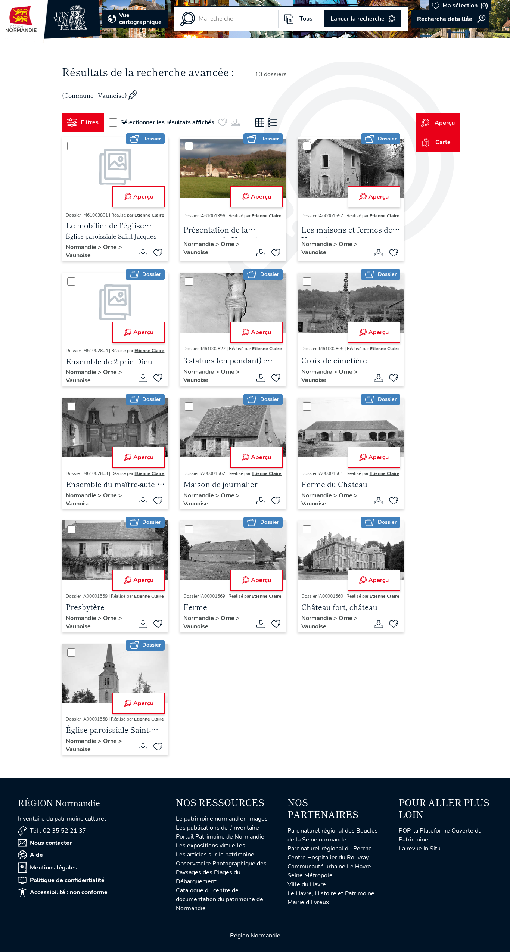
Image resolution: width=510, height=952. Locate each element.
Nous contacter (51, 843)
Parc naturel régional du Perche (329, 848)
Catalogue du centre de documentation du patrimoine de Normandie (219, 899)
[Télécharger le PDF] (143, 253)
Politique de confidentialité (67, 880)
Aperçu (143, 197)
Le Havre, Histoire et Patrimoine (330, 893)
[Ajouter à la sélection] (158, 253)
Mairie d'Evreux (308, 902)
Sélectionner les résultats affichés (167, 122)
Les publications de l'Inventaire (217, 828)
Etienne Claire (149, 215)
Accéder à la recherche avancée (450, 19)
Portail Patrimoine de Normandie (220, 837)
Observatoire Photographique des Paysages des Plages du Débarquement (221, 872)
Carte (443, 142)
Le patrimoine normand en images (222, 819)
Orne (110, 247)
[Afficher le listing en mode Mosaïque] (259, 122)
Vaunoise (78, 255)
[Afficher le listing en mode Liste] (272, 122)
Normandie (82, 247)
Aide (36, 855)
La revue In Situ (420, 848)
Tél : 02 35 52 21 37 (58, 831)
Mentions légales (53, 868)
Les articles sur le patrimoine (215, 854)
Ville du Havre (306, 884)
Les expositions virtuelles (210, 845)
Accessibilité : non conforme (69, 892)
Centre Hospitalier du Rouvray (328, 857)
